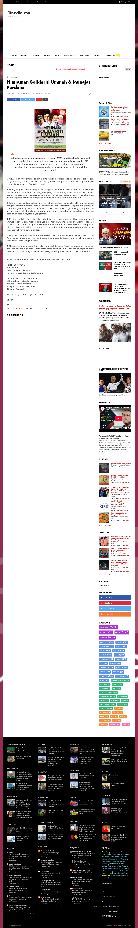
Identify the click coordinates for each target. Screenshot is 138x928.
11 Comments (124, 467)
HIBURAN (115, 684)
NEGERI (102, 650)
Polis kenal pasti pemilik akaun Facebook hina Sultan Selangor (120, 550)
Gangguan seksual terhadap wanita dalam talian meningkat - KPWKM (119, 838)
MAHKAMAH (104, 667)
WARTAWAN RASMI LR (81, 870)
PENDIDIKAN (104, 676)
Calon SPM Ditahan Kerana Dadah (34, 309)
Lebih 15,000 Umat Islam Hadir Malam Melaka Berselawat (82, 901)
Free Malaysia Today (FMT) (82, 851)
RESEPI (125, 724)
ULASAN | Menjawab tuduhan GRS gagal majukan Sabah (118, 503)
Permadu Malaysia (48, 851)
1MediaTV (103, 655)
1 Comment (124, 545)
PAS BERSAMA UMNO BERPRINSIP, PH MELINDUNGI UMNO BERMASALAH (122, 266)
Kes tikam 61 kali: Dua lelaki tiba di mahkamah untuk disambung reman (121, 538)
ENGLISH (103, 684)
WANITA (121, 704)
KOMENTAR (104, 642)
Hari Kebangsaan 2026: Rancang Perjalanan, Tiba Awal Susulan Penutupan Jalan (51, 864)
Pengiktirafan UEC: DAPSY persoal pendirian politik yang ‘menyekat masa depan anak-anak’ (87, 786)
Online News (14, 886)
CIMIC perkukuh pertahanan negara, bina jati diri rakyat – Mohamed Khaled (20, 868)
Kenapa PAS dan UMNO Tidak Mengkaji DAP (119, 476)
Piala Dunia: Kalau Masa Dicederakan (24, 757)
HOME (14, 56)
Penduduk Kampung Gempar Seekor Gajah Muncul (18, 889)
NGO (57, 56)
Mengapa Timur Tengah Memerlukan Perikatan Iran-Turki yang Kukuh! (56, 778)
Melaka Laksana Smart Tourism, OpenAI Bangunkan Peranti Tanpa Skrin (86, 760)
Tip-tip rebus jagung (118, 131)
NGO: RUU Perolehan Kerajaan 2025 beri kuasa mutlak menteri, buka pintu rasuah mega (24, 814)
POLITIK (47, 56)
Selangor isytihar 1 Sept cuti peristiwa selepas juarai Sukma (87, 803)
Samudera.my (14, 896)
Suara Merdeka (15, 864)
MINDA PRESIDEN (106, 696)
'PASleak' (35, 2)
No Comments (124, 556)
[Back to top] (133, 923)
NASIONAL (24, 56)
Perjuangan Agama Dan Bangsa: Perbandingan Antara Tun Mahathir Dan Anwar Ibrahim (122, 288)
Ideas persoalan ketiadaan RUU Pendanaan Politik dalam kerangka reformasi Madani (119, 812)
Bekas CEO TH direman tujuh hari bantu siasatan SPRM (119, 761)
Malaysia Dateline (47, 860)
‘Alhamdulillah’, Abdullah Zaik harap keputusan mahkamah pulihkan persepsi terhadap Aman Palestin (119, 752)
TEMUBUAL (103, 720)
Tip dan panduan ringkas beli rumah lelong (120, 120)
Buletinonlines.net (79, 861)
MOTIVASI (103, 712)
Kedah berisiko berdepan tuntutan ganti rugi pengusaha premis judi (115, 307)
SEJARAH (103, 688)
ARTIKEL (102, 672)
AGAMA (119, 659)
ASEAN (115, 720)
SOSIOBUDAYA (69, 56)
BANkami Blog (14, 853)
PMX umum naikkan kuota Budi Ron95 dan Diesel (50, 874)
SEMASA (113, 663)
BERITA (117, 632)
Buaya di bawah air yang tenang (22, 749)
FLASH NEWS (104, 627)
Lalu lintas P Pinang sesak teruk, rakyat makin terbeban (82, 891)
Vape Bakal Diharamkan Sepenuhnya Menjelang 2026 (24, 830)
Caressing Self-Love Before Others (118, 827)
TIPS (123, 700)
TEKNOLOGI (110, 56)
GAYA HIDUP (84, 56)
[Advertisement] (69, 37)
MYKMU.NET (45, 890)
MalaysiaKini (77, 877)
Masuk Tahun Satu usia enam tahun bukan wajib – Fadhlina (87, 776)
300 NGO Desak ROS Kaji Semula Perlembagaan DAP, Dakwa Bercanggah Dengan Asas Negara (24, 804)
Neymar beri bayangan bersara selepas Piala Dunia (87, 811)
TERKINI (119, 646)
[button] (120, 56)
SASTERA (116, 712)
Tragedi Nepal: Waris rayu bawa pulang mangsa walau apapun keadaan (82, 881)
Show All (32, 914)
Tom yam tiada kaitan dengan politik (119, 514)
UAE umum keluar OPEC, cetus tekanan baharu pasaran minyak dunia (119, 801)
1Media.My (19, 13)
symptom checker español (111, 906)
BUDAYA (103, 716)
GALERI (102, 700)
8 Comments (124, 116)
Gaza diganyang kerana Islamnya (113, 247)
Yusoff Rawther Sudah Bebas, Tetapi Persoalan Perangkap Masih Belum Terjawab (113, 200)
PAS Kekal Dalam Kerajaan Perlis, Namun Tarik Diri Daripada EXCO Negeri (24, 786)
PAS (101, 663)
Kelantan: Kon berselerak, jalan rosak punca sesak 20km (50, 900)
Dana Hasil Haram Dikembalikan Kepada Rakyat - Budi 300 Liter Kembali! (19, 857)
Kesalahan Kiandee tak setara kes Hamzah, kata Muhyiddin (19, 908)
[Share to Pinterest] (39, 99)
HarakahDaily (77, 889)
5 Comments (124, 135)
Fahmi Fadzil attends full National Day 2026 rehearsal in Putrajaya (51, 883)
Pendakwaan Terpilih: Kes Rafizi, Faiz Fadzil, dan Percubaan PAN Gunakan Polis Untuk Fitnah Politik (120, 490)
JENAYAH (119, 667)
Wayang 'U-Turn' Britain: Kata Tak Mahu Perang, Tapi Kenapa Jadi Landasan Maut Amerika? (56, 761)
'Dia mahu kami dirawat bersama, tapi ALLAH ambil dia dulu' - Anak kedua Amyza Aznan (87, 828)
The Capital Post (47, 880)
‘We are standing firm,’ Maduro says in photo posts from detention (83, 854)
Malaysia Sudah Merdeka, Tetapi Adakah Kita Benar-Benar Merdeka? (83, 864)
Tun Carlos (45, 871)
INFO (122, 716)
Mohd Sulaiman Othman (18, 905)
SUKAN (117, 655)
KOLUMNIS (97, 56)
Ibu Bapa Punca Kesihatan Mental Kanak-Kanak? (56, 828)
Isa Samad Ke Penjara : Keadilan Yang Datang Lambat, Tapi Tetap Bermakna (56, 787)
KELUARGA (114, 724)
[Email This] (45, 99)
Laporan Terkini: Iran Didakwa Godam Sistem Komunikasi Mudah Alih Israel (87, 751)
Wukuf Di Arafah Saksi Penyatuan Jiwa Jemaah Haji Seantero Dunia (55, 837)
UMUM (115, 688)
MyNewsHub (77, 898)
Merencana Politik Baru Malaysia (55, 811)
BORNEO (116, 672)
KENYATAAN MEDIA (107, 692)
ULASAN (121, 696)
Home (9, 2)
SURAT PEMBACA (106, 704)
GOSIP (117, 708)
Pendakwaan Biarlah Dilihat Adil (118, 784)
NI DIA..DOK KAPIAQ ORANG (82, 872)
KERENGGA (45, 897)
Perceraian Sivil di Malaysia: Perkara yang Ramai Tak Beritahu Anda (20, 899)
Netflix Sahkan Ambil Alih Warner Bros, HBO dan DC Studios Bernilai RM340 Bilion (87, 838)
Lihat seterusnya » (105, 143)
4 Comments (124, 125)
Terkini (16, 2)
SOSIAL (113, 700)
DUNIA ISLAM (104, 708)
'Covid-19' (25, 2)
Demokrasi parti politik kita (121, 463)
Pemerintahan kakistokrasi (119, 274)
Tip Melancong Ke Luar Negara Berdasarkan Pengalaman (119, 109)
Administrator (45, 2)
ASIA (112, 716)
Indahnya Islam (113, 775)
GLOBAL (36, 56)
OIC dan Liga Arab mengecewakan (121, 253)
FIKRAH (102, 724)
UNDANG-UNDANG (118, 680)
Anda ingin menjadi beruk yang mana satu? (50, 854)
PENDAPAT (120, 676)
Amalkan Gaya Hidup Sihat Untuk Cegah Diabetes (23, 839)
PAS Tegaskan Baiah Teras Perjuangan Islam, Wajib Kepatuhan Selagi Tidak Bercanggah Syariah (24, 776)
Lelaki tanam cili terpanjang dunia (51, 892)
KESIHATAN (104, 646)
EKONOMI (116, 650)
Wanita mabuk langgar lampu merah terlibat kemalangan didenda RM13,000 (119, 563)
